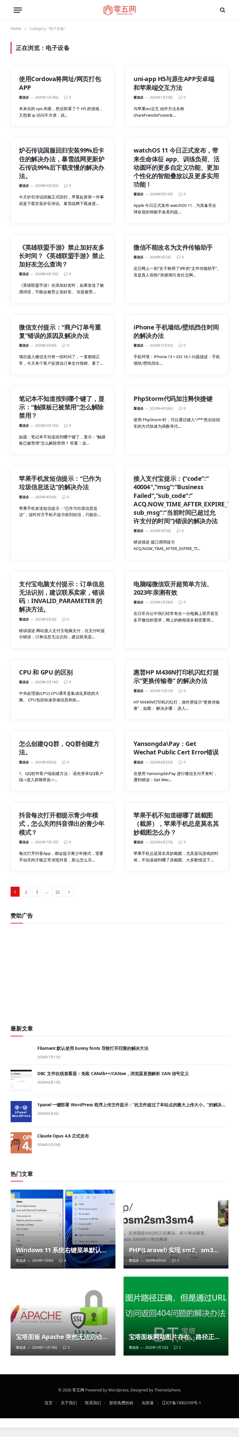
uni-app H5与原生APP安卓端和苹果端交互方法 (174, 83)
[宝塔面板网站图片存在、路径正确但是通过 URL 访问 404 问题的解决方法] (176, 1316)
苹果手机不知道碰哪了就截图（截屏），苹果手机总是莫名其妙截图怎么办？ (176, 823)
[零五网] (120, 10)
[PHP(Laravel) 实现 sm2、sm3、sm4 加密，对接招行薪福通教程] (176, 1229)
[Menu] (18, 10)
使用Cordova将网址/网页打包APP (60, 83)
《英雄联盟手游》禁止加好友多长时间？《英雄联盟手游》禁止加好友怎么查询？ (61, 255)
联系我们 (93, 1402)
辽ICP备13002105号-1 (181, 1402)
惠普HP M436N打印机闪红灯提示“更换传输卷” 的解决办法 (176, 676)
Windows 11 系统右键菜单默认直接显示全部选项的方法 (61, 1250)
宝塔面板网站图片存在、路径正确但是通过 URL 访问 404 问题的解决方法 (176, 1337)
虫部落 (148, 1402)
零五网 (78, 1390)
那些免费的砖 (121, 1402)
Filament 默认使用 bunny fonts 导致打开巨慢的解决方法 (92, 1048)
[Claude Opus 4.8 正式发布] (21, 1142)
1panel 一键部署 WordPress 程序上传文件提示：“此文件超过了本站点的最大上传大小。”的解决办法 (131, 1105)
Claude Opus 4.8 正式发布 (63, 1136)
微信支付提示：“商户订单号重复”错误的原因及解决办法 (60, 331)
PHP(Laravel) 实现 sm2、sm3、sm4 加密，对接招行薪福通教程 (174, 1250)
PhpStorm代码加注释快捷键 (173, 398)
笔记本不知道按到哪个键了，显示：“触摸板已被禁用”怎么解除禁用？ (61, 407)
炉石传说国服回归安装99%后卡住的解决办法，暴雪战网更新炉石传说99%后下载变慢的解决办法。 (61, 163)
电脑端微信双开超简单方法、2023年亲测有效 (173, 588)
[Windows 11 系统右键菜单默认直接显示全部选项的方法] (63, 1229)
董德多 (24, 97)
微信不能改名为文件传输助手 (173, 247)
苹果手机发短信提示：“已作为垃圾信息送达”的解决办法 (60, 482)
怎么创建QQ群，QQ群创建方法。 (59, 747)
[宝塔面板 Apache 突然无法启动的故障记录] (63, 1316)
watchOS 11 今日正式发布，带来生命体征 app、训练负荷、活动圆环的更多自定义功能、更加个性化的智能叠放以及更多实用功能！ (177, 167)
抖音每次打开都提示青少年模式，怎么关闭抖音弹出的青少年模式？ (61, 823)
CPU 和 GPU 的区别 (46, 672)
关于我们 (69, 1402)
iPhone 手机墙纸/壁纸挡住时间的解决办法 (176, 331)
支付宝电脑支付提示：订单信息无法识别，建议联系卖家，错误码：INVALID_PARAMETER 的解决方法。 (61, 597)
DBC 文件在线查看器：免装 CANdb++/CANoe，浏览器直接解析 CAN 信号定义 (113, 1073)
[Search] (222, 10)
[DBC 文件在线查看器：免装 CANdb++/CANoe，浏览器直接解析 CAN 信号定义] (21, 1080)
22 (57, 892)
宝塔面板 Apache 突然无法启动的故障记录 (62, 1337)
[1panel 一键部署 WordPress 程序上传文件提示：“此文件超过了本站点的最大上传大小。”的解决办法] (21, 1111)
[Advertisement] (119, 971)
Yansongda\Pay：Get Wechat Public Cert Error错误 (176, 747)
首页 (49, 1402)
